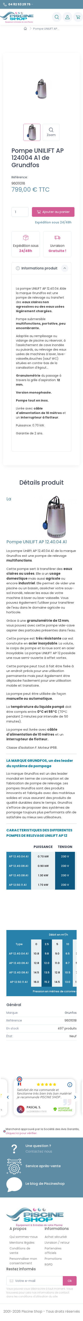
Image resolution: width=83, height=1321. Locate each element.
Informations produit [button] (39, 268)
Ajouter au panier (56, 211)
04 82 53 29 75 (19, 4)
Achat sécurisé (56, 1237)
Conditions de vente (20, 1250)
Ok (70, 1280)
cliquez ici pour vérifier (21, 1133)
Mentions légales (22, 1242)
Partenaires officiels (53, 1250)
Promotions (53, 1259)
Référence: (19, 177)
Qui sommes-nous (24, 1237)
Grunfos (71, 1013)
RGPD (49, 1264)
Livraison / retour (57, 1242)
